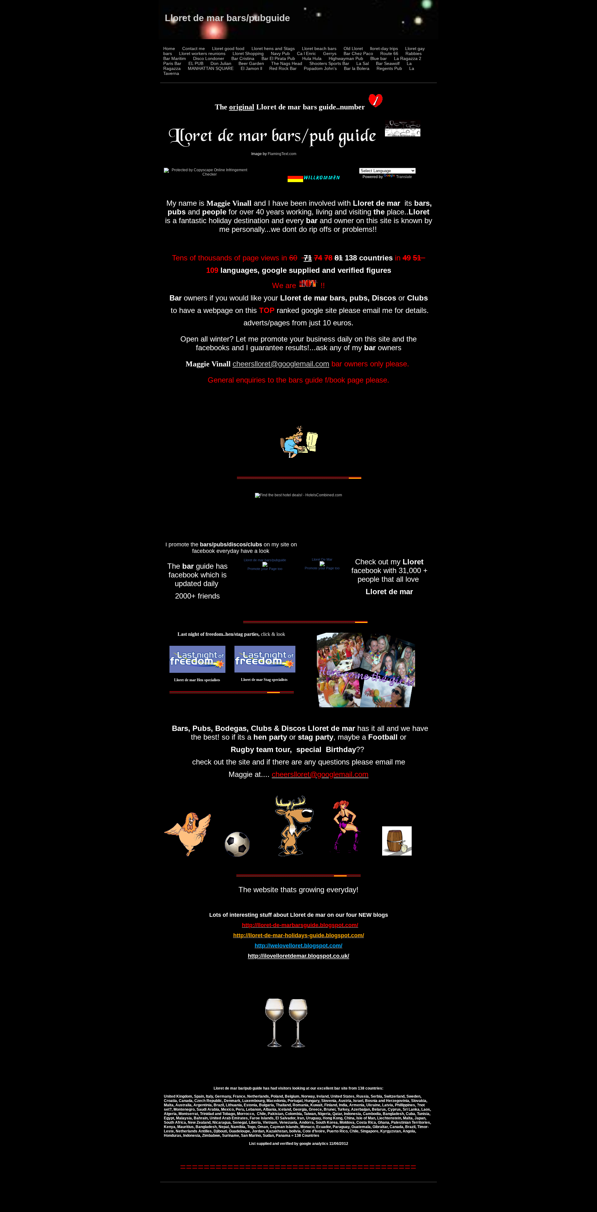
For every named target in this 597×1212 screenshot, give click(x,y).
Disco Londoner (208, 58)
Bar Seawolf (388, 63)
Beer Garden (251, 63)
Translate (404, 177)
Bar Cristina (242, 58)
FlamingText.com (282, 154)
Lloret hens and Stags (273, 48)
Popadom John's (320, 68)
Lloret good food (228, 48)
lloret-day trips (384, 48)
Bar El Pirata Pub (278, 58)
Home (169, 48)
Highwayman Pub (346, 58)
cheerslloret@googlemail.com (281, 364)
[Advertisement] (298, 406)
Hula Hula (312, 58)
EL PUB (195, 63)
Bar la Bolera (356, 68)
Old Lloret (353, 48)
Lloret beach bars (319, 48)
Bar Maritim (174, 58)
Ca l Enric (306, 53)
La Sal (362, 63)
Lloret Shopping (248, 53)
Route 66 (389, 53)
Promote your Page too (265, 569)
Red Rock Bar (283, 68)
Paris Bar (172, 63)
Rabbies (413, 53)
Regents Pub (389, 68)
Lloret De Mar (322, 559)
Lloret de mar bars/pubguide (227, 18)
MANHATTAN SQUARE (211, 68)
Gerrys (329, 53)
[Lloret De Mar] (322, 565)
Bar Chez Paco (358, 53)
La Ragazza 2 (407, 58)
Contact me (193, 48)
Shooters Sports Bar (329, 63)
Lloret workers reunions (202, 53)
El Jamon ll (251, 68)
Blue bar (378, 58)
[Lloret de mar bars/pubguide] (264, 565)
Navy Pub (280, 53)
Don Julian (221, 63)
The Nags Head (286, 63)
